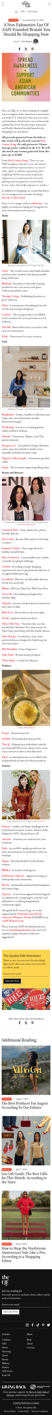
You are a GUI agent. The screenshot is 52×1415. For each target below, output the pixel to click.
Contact (31, 1348)
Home (5, 1348)
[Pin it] (32, 49)
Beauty (5, 1359)
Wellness (6, 1363)
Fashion (5, 1367)
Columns (6, 1340)
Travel (4, 1355)
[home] (26, 4)
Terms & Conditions (39, 1411)
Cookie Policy (23, 1411)
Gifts (4, 1344)
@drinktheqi (29, 728)
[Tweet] (26, 49)
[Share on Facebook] (19, 49)
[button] (49, 4)
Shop (29, 1340)
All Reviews (7, 1371)
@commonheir (28, 525)
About (30, 1344)
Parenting (6, 1351)
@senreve (41, 821)
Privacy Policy (10, 1411)
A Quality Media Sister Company (26, 1403)
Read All (6, 1375)
